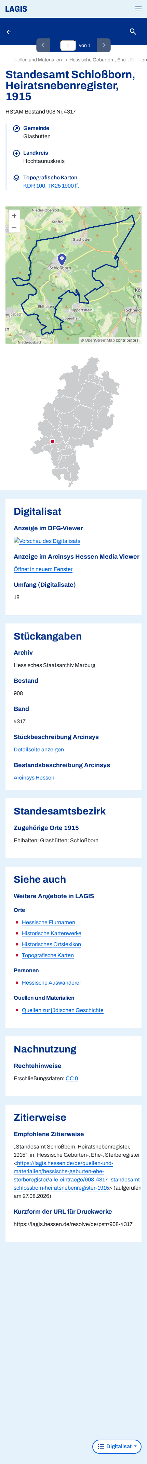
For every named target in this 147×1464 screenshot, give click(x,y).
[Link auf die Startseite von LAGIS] (39, 9)
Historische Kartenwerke (51, 933)
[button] (138, 8)
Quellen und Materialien (36, 59)
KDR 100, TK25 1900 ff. (51, 186)
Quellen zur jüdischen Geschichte (63, 1010)
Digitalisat (119, 1446)
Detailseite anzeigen (39, 749)
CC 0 (72, 1078)
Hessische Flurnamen (48, 922)
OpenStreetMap (100, 340)
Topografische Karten (48, 955)
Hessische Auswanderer (51, 983)
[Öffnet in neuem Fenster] (47, 541)
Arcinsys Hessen (34, 778)
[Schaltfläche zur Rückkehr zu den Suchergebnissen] (9, 31)
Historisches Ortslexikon (51, 944)
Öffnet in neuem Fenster (43, 569)
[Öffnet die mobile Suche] (133, 31)
